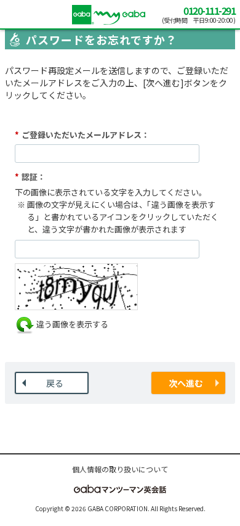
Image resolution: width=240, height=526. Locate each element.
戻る (54, 383)
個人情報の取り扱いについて (120, 469)
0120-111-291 (209, 10)
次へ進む (186, 383)
